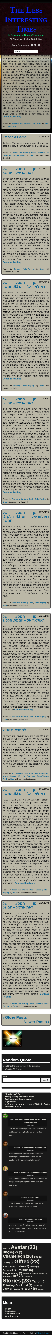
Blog (8, 1252)
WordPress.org (12, 1316)
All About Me (16, 39)
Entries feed (10, 1311)
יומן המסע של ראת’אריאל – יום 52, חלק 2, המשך (26, 516)
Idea (24, 1266)
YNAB (41, 1289)
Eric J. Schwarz (42, 1333)
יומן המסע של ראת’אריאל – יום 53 (21, 401)
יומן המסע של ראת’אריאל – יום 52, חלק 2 (24, 618)
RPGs (18, 1276)
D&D (38, 1257)
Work (39, 123)
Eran (47, 123)
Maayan (13, 776)
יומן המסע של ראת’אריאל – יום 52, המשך (24, 792)
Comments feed (12, 1314)
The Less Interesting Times (26, 19)
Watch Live (36, 39)
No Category (29, 776)
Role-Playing (29, 123)
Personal (10, 1270)
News (34, 1266)
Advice (6, 1248)
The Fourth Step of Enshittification (33, 1148)
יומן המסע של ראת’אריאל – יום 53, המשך (24, 284)
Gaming (15, 123)
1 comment (12, 126)
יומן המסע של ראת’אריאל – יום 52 (21, 905)
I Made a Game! (15, 137)
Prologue (27, 1273)
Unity (7, 1288)
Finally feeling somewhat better (19, 1096)
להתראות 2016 (14, 730)
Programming (19, 155)
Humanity (10, 1266)
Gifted (27, 1261)
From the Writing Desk (24, 152)
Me (21, 123)
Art (13, 773)
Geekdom (28, 773)
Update (18, 1289)
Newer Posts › (36, 1022)
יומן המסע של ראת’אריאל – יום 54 (21, 171)
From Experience (20, 45)
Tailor (38, 1281)
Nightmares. (10, 1101)
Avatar (24, 1247)
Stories (17, 1281)
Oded (16, 1173)
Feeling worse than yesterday (18, 1099)
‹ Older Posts (15, 1017)
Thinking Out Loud (17, 1285)
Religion (43, 1273)
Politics (25, 1270)
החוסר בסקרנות (33, 1198)
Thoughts (37, 1285)
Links (27, 39)
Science (28, 1276)
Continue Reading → (13, 116)
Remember (7, 1276)
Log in (8, 1309)
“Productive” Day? (14, 1094)
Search (6, 1076)
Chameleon (18, 1256)
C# (18, 1252)
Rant (35, 1273)
